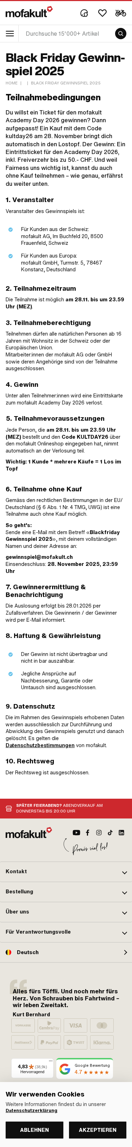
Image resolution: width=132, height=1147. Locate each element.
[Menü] (50, 1062)
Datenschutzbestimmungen (40, 745)
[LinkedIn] (121, 833)
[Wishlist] (102, 13)
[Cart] (120, 13)
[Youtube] (76, 833)
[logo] (29, 11)
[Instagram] (99, 833)
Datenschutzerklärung (31, 1110)
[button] (66, 872)
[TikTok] (110, 833)
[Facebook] (88, 833)
